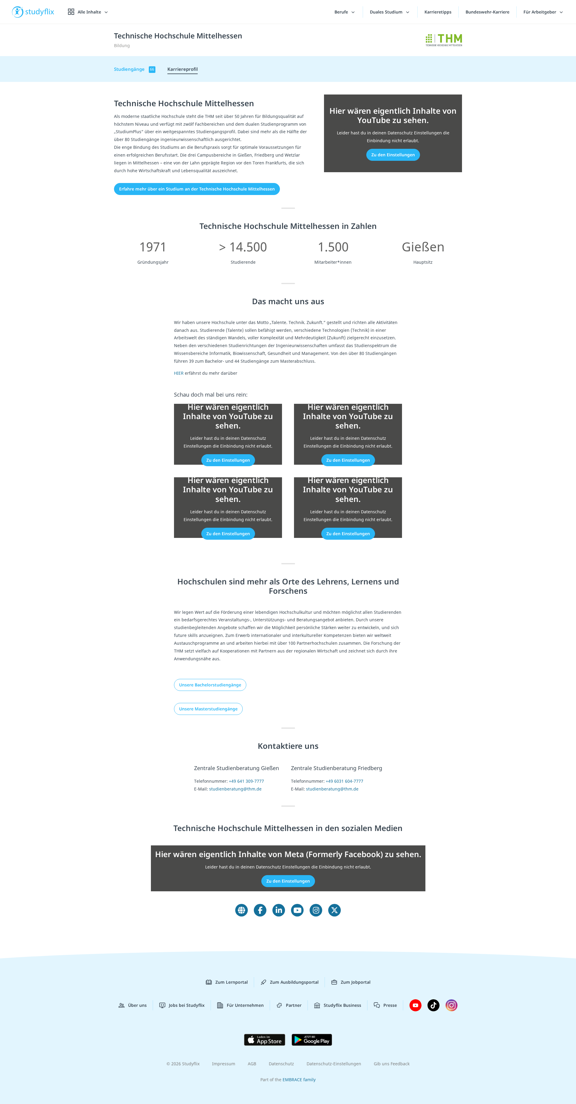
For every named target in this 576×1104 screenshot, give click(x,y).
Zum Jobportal (355, 982)
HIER (179, 373)
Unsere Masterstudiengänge (208, 709)
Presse (390, 1005)
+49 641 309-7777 (246, 781)
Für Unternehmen (245, 1005)
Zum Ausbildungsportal (294, 982)
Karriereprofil (182, 69)
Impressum (223, 1063)
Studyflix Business (342, 1005)
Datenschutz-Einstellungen (334, 1063)
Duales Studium (387, 12)
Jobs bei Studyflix (187, 1005)
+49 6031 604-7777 (344, 781)
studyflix (40, 12)
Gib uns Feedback (392, 1063)
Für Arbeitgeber (540, 12)
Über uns (137, 1005)
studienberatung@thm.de (235, 789)
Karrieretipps (438, 12)
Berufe (341, 12)
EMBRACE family (299, 1079)
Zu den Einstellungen (393, 155)
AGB (252, 1063)
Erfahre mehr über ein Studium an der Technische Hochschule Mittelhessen (197, 189)
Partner (294, 1005)
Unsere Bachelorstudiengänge (210, 685)
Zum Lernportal (231, 982)
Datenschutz (281, 1063)
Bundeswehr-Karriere (487, 12)
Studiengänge (134, 69)
